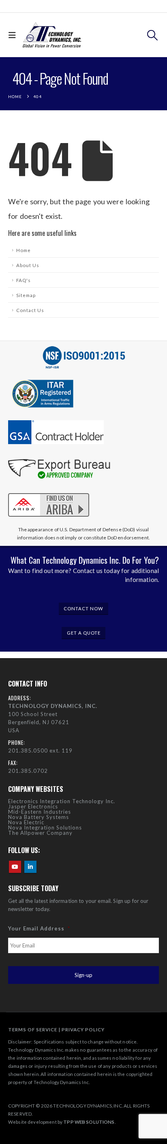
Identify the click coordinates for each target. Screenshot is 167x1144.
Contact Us (30, 310)
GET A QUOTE (84, 632)
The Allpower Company (40, 833)
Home (23, 250)
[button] (14, 35)
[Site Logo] (51, 35)
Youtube (15, 867)
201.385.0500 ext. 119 (40, 750)
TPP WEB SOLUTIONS (88, 1122)
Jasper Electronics (33, 806)
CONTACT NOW (83, 608)
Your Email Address (39, 928)
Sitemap (26, 295)
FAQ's (23, 280)
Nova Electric (26, 822)
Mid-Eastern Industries (39, 811)
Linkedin (30, 867)
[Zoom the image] (48, 491)
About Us (27, 265)
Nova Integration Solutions (45, 827)
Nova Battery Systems (38, 817)
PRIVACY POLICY (83, 1029)
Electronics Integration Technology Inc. (61, 801)
